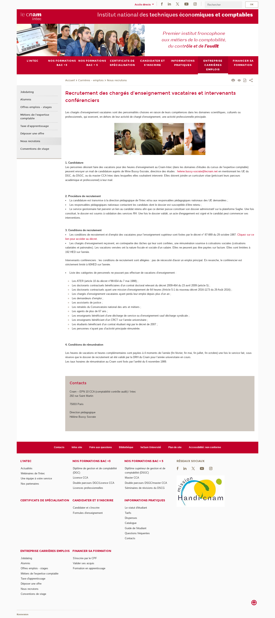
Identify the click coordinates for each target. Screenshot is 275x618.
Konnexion (22, 614)
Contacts (59, 447)
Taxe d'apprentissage (34, 126)
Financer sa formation (91, 551)
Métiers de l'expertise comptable (34, 116)
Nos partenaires (30, 483)
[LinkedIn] (169, 3)
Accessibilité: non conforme (205, 447)
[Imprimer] (233, 81)
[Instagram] (195, 3)
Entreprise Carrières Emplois (45, 551)
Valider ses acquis (83, 563)
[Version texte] (239, 81)
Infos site (77, 447)
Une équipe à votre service (36, 478)
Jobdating (27, 92)
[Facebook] (162, 3)
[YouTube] (186, 3)
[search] (223, 4)
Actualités (26, 468)
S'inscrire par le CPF (85, 558)
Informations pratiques (144, 500)
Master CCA (132, 477)
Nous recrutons (117, 80)
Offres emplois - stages (36, 107)
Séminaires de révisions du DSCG (145, 487)
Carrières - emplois (91, 80)
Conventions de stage (34, 149)
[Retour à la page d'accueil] (31, 16)
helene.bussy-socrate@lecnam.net (197, 171)
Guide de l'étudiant (135, 528)
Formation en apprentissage (89, 568)
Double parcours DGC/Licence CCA (93, 482)
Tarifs (128, 512)
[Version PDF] (245, 81)
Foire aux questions (100, 447)
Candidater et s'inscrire (92, 500)
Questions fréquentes (137, 533)
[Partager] (251, 81)
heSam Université (151, 447)
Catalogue (130, 523)
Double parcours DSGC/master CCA (146, 482)
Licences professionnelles (88, 487)
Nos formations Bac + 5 (143, 461)
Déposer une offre (32, 133)
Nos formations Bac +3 (91, 461)
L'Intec (25, 461)
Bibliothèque (126, 447)
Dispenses (131, 517)
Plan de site (175, 447)
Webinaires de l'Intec (33, 473)
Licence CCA (80, 477)
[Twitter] (177, 3)
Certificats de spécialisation (44, 500)
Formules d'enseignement (88, 512)
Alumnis (25, 99)
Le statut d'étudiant (136, 507)
